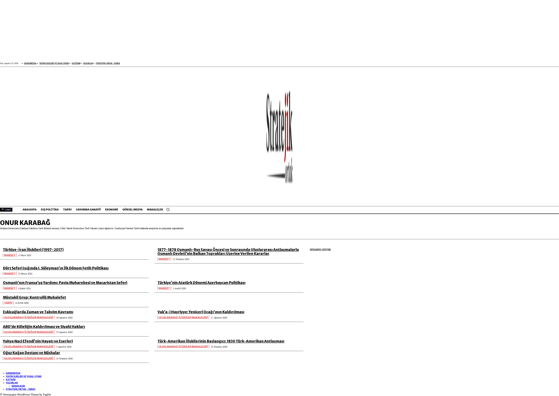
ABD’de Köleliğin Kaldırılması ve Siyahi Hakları (44, 326)
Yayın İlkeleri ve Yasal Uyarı (23, 376)
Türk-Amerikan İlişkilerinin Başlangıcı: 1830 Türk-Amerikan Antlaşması (221, 341)
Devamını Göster (320, 249)
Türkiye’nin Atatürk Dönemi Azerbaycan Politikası (201, 282)
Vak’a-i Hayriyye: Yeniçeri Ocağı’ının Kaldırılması (201, 312)
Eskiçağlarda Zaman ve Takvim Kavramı (38, 312)
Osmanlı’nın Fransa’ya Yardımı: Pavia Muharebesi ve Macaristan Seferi (65, 282)
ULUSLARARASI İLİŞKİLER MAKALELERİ (28, 317)
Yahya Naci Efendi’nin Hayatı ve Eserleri (38, 341)
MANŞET (9, 255)
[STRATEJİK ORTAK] (279, 136)
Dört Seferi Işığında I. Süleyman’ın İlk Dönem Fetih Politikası (56, 268)
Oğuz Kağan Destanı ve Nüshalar (31, 353)
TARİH (8, 302)
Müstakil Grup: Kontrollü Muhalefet (34, 297)
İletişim (11, 379)
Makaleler (18, 386)
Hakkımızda (13, 373)
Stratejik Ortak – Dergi (20, 389)
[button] (167, 209)
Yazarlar (12, 382)
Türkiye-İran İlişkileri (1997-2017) (33, 249)
